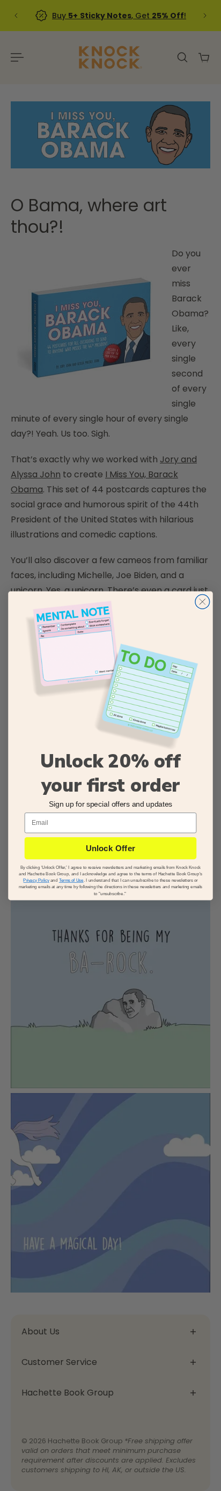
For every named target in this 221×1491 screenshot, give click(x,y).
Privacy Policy (36, 880)
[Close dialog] (202, 601)
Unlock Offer (110, 848)
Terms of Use (71, 880)
